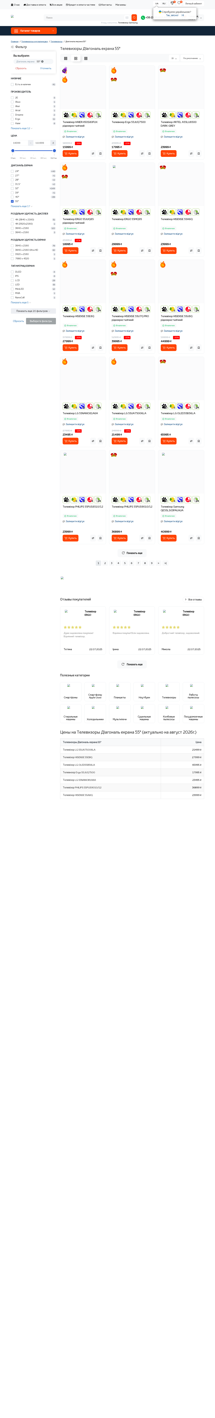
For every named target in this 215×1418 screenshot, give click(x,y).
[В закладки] (100, 153)
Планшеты (120, 697)
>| (165, 563)
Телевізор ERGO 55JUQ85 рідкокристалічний (78, 221)
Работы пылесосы (193, 696)
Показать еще (134, 553)
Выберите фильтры (41, 321)
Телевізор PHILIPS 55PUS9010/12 (132, 506)
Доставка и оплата (36, 4)
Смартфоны (70, 697)
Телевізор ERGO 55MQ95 (127, 219)
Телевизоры (169, 697)
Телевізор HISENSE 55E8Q (78, 316)
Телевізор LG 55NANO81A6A (80, 413)
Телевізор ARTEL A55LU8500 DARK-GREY (179, 123)
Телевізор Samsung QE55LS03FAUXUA (172, 508)
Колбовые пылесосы (169, 718)
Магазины (121, 4)
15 (172, 58)
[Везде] (127, 17)
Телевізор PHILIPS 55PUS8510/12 (83, 506)
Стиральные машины (71, 718)
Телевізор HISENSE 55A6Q (177, 219)
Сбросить (21, 68)
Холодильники (95, 719)
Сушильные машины (144, 718)
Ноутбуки (144, 697)
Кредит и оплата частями (81, 4)
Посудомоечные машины (193, 718)
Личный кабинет (193, 3)
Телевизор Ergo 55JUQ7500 (129, 122)
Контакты (106, 4)
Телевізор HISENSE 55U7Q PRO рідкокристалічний (130, 318)
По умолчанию (190, 58)
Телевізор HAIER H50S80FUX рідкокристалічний (80, 123)
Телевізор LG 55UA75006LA (129, 413)
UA (156, 3)
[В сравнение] (93, 153)
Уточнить (45, 68)
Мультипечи (120, 719)
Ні (183, 15)
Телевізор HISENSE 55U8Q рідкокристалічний (176, 318)
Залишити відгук (75, 136)
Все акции (57, 4)
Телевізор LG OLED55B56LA (178, 413)
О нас (16, 4)
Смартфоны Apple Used (95, 696)
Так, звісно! (172, 15)
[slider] (13, 151)
